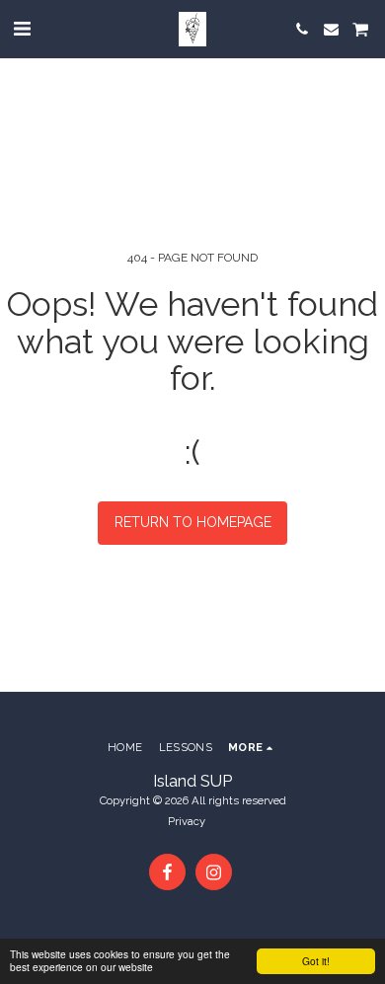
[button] (21, 28)
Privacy (186, 821)
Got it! (316, 960)
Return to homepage (193, 522)
